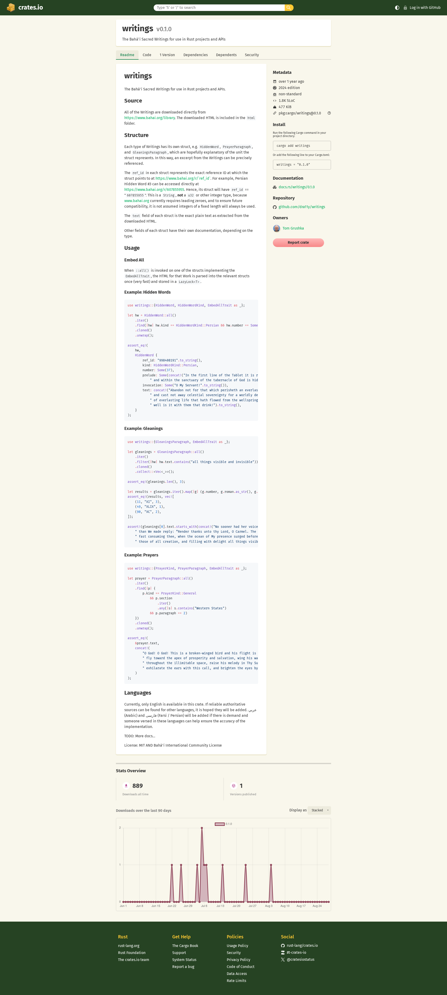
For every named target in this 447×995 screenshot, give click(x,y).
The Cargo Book (185, 946)
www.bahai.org (136, 201)
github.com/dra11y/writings (302, 207)
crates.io (30, 7)
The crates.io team (133, 959)
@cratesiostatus (297, 959)
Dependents (226, 55)
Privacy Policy (238, 959)
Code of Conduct (240, 966)
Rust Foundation (132, 952)
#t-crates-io (293, 952)
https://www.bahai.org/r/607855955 (154, 189)
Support (179, 952)
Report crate (298, 242)
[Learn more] (329, 113)
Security (252, 55)
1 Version (167, 55)
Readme (127, 55)
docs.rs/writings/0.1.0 (297, 187)
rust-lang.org (128, 946)
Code (147, 55)
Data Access (237, 973)
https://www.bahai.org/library (149, 118)
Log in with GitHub (425, 7)
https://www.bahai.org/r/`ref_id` (183, 178)
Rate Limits (236, 980)
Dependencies (195, 55)
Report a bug (183, 966)
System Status (184, 959)
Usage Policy (237, 946)
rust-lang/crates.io (299, 945)
